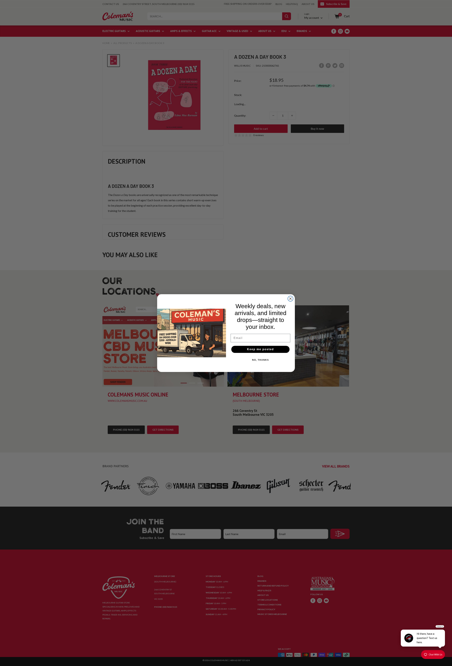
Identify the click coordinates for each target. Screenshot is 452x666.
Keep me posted (260, 349)
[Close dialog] (290, 298)
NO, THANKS (260, 360)
